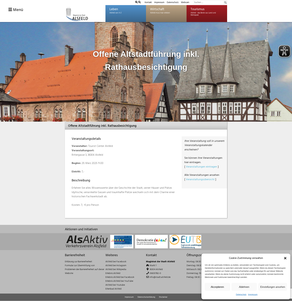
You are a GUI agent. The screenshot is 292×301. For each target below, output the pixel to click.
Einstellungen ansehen (272, 286)
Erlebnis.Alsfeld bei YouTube (119, 281)
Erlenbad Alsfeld (113, 289)
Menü (17, 10)
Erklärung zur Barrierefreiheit (78, 262)
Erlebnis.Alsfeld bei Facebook (119, 277)
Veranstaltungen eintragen (201, 167)
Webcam (185, 2)
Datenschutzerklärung (146, 297)
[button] (285, 258)
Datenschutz (241, 294)
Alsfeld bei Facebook (115, 262)
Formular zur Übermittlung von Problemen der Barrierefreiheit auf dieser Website (84, 269)
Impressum (253, 294)
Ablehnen (244, 286)
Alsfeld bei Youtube (115, 285)
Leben (114, 9)
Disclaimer (163, 297)
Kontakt (148, 2)
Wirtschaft (157, 9)
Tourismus (197, 9)
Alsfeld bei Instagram (115, 265)
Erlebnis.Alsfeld (112, 273)
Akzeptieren (217, 286)
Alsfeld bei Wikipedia (115, 269)
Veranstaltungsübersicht (200, 179)
